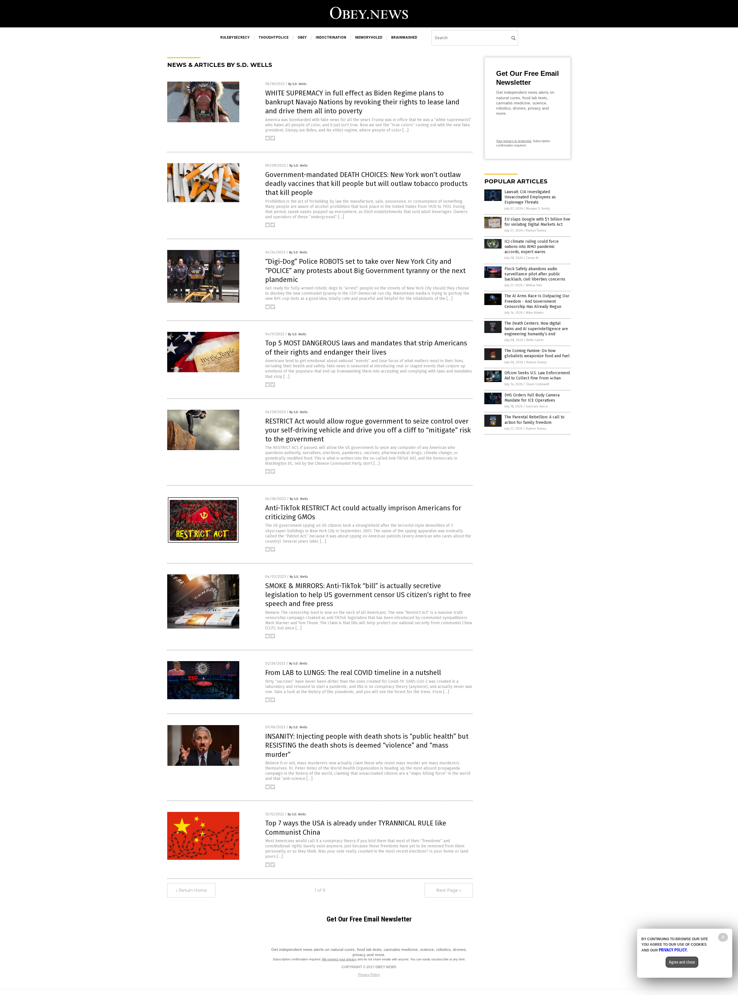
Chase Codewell (537, 384)
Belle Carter (535, 340)
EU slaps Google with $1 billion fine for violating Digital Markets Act (537, 222)
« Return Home (191, 890)
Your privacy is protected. (514, 141)
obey (302, 37)
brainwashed (404, 37)
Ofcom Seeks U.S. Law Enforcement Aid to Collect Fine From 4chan (537, 375)
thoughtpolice (274, 37)
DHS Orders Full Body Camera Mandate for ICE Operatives (532, 398)
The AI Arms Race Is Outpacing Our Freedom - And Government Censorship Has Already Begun (536, 301)
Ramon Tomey (536, 230)
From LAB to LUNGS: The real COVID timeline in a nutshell (353, 673)
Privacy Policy (369, 975)
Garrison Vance (537, 406)
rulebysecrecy (235, 37)
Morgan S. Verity (538, 208)
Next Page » (448, 890)
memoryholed (368, 37)
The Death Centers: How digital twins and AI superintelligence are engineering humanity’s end (536, 328)
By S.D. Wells (297, 84)
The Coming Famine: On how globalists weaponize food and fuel (537, 353)
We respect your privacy (339, 959)
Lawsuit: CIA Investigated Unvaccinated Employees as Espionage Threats (530, 197)
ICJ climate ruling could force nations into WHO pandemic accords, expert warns (531, 246)
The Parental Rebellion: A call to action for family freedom (534, 420)
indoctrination (331, 37)
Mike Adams (534, 313)
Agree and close (682, 962)
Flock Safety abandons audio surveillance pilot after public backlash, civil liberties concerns (534, 274)
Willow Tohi (534, 285)
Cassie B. (532, 258)
